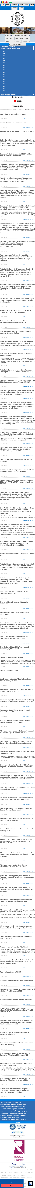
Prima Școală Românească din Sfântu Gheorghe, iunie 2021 (14, 592)
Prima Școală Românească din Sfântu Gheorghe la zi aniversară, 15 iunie (14, 637)
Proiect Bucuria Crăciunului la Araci (13, 123)
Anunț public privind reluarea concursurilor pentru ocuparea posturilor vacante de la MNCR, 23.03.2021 (16, 841)
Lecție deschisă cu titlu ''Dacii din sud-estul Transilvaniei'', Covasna (16, 680)
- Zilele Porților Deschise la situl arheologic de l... (12, 1106)
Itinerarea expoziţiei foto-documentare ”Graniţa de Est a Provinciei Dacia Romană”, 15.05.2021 (17, 700)
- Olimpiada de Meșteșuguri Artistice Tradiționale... (13, 1115)
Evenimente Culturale (21, 35)
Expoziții (8, 35)
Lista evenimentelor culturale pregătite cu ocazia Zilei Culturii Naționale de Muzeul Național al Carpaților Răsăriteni (15, 1090)
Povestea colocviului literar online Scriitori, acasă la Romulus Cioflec (16, 332)
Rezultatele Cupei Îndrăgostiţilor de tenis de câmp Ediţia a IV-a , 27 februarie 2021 (16, 900)
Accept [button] (11, 1185)
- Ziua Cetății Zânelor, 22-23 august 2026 (10, 1102)
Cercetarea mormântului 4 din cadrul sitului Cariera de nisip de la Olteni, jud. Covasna (16, 742)
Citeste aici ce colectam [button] (16, 1182)
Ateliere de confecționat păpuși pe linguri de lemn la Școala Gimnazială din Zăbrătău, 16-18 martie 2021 (17, 854)
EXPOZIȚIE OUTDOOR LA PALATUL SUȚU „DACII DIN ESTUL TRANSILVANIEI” (16, 311)
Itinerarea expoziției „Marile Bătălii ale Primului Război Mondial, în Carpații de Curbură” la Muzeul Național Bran (17, 961)
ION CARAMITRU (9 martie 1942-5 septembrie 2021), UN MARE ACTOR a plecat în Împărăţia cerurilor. (16, 482)
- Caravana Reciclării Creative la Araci (9, 1117)
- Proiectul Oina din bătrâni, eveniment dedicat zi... (13, 1119)
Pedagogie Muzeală (21, 38)
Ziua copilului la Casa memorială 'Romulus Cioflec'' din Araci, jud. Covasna (15, 721)
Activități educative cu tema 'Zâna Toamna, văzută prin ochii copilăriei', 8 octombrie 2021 (16, 371)
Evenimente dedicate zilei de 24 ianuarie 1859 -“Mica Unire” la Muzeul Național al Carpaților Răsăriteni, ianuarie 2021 (16, 1022)
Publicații (25, 41)
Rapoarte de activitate (16, 44)
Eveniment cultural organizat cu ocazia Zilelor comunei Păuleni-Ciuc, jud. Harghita (17, 470)
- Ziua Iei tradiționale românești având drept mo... (13, 1110)
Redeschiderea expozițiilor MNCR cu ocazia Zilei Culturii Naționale (16, 1064)
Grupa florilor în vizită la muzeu (11, 657)
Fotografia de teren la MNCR (10, 972)
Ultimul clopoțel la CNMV (9, 670)
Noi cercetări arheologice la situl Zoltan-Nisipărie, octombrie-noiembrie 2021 (14, 321)
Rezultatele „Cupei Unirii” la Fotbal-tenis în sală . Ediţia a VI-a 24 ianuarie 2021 (17, 990)
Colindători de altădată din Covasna (13, 114)
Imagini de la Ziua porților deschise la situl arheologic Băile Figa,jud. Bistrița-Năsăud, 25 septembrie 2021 (16, 434)
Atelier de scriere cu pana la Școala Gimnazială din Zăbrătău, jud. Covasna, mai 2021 (17, 732)
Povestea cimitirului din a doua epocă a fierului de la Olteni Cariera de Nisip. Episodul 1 (17, 798)
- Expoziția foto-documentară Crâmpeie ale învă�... (13, 1104)
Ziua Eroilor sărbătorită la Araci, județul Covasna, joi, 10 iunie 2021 (14, 648)
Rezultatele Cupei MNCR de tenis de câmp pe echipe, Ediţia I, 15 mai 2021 (16, 690)
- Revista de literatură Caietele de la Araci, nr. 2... (12, 1108)
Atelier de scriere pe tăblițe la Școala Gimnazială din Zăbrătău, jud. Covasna (14, 866)
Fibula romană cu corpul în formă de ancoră (16, 999)
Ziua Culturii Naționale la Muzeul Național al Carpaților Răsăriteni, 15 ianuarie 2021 (16, 1054)
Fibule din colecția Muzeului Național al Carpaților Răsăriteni (14, 1033)
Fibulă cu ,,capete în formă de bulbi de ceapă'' (17, 981)
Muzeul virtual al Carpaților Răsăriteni (14, 947)
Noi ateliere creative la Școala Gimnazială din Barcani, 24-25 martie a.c (16, 819)
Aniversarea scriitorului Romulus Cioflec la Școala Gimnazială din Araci (16, 809)
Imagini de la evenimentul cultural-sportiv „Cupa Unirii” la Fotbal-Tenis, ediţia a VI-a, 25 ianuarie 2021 (16, 1010)
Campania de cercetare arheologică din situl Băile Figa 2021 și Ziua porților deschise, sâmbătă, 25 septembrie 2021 (16, 449)
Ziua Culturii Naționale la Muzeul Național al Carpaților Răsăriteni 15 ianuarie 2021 (16, 1079)
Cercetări (9, 38)
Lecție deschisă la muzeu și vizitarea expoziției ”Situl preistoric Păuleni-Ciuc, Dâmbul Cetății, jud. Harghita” (17, 300)
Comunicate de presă (12, 41)
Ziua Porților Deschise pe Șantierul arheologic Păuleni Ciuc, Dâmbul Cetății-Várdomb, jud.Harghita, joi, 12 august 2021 (17, 543)
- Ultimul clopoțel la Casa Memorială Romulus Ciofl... (13, 1111)
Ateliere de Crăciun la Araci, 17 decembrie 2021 (17, 131)
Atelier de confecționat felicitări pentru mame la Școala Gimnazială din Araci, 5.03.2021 (17, 911)
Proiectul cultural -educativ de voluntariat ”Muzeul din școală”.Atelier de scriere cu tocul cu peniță (17, 877)
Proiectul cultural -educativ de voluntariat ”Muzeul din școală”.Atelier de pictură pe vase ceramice (17, 889)
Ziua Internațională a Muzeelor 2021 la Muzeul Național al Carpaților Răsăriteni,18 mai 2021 (16, 766)
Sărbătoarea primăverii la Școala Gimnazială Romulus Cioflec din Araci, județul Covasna (16, 927)
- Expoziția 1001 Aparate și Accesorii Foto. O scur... (13, 1113)
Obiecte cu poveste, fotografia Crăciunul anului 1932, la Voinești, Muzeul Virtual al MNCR (17, 381)
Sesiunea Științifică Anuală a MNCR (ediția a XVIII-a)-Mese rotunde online (16, 155)
